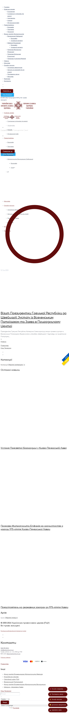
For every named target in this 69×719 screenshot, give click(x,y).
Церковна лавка (56, 710)
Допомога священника (58, 704)
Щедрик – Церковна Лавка (13, 687)
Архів (2, 618)
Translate (16, 708)
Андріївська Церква (11, 677)
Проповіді (10, 29)
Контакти (7, 81)
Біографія (10, 27)
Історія (9, 20)
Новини (6, 61)
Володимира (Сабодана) (15, 36)
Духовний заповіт (17, 40)
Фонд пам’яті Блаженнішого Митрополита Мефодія (23, 674)
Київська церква (9, 9)
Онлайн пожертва (56, 689)
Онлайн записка (56, 699)
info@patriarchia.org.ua (7, 650)
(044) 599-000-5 (5, 648)
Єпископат (11, 11)
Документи (11, 18)
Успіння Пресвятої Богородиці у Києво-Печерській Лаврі (34, 448)
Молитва (7, 63)
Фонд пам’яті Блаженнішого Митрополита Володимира (25, 684)
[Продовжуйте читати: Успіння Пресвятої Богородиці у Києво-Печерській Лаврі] (34, 409)
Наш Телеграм (7, 94)
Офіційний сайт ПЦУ (11, 679)
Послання (10, 31)
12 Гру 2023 (4, 270)
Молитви (10, 76)
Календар (7, 78)
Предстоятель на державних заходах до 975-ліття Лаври (34, 607)
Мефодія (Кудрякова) (14, 43)
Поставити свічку (56, 694)
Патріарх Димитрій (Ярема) (16, 58)
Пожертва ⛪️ (7, 91)
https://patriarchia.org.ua (13, 653)
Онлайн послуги (9, 65)
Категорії (4, 365)
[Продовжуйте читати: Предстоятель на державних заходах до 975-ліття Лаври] (34, 568)
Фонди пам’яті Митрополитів (14, 34)
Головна (6, 7)
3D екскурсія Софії (13, 23)
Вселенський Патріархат (13, 682)
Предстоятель (9, 25)
